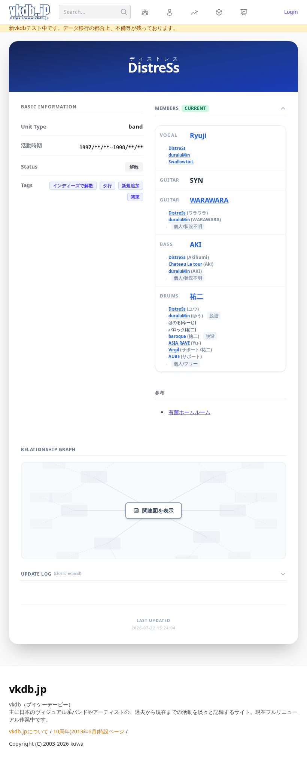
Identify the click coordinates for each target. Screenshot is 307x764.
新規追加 (131, 185)
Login (291, 11)
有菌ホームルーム (189, 412)
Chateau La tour (185, 264)
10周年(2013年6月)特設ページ (88, 731)
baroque (177, 336)
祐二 (196, 296)
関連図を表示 (158, 510)
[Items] (220, 12)
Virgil (173, 349)
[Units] (146, 12)
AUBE (174, 356)
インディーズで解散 (73, 185)
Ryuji (198, 135)
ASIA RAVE (179, 343)
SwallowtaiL (181, 161)
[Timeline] (244, 12)
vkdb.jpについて (28, 731)
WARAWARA (209, 199)
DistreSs (177, 148)
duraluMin (179, 155)
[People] (170, 12)
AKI (195, 244)
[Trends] (195, 12)
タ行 (107, 185)
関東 (135, 197)
